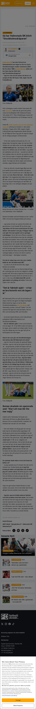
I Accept (18, 700)
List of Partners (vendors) (9, 695)
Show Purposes (18, 705)
